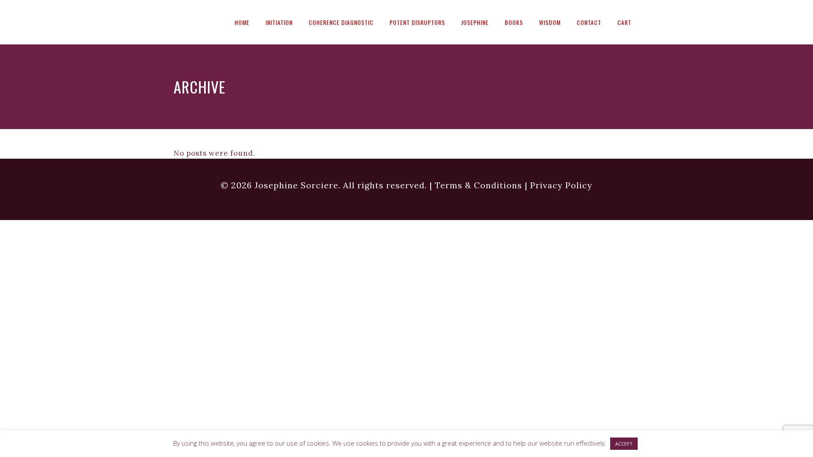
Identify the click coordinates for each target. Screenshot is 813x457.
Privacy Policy (561, 185)
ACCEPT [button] (624, 443)
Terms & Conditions (478, 185)
